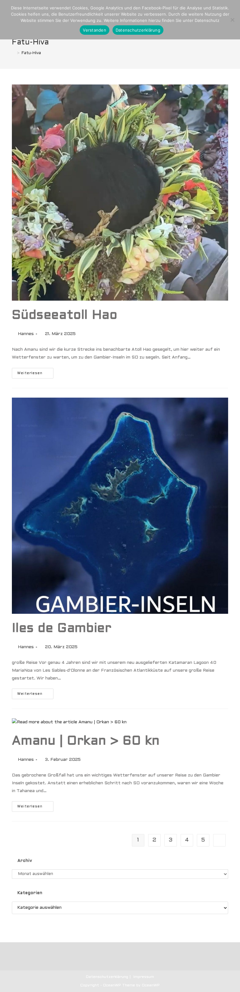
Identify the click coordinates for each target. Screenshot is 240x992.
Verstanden (94, 30)
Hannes (26, 334)
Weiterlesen (35, 375)
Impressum (143, 977)
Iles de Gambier (61, 628)
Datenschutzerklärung (107, 977)
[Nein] (232, 20)
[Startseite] (13, 53)
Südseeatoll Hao (64, 315)
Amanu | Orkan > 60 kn (86, 741)
